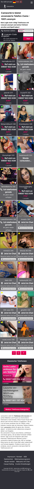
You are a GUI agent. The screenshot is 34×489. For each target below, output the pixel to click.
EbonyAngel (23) (8, 155)
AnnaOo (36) (25, 219)
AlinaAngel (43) (25, 340)
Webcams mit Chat (23, 461)
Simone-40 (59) (25, 251)
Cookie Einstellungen (22, 464)
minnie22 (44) (8, 251)
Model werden (9, 461)
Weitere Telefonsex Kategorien (17, 409)
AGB (25, 456)
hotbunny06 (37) (26, 280)
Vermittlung (28, 31)
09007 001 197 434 (15, 400)
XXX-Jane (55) (8, 310)
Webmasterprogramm (22, 459)
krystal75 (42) (25, 93)
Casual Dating (9, 464)
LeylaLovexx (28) (8, 340)
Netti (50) (8, 280)
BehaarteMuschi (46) (8, 124)
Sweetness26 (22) (25, 155)
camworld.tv (7, 427)
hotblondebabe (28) (25, 61)
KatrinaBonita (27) (8, 61)
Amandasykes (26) (25, 124)
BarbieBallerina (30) (8, 187)
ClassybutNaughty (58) (25, 187)
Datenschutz (8, 459)
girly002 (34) (25, 310)
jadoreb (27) (8, 93)
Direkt (21, 31)
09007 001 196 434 (15, 379)
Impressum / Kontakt (14, 456)
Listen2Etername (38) (8, 219)
